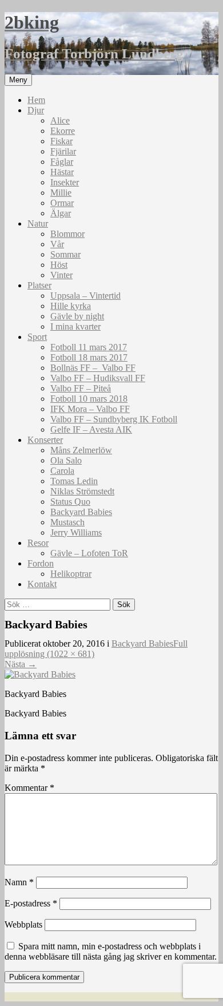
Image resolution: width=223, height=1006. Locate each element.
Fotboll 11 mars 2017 (88, 347)
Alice (60, 120)
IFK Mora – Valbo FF (90, 409)
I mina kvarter (75, 326)
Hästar (62, 172)
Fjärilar (63, 151)
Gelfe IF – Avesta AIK (91, 429)
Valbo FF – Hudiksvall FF (97, 378)
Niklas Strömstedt (82, 491)
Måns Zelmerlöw (81, 450)
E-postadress (31, 903)
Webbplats (23, 924)
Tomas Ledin (74, 481)
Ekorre (62, 131)
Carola (62, 471)
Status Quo (70, 501)
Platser (39, 285)
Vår (57, 244)
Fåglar (61, 162)
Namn (19, 882)
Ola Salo (66, 460)
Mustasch (67, 522)
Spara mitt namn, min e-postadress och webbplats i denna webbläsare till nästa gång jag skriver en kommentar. (111, 951)
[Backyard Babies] (40, 674)
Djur (35, 110)
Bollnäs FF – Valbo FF (93, 368)
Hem (36, 100)
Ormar (62, 203)
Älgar (60, 213)
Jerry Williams (76, 532)
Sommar (65, 254)
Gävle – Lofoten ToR (89, 553)
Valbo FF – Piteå (80, 388)
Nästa (21, 664)
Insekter (64, 182)
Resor (38, 543)
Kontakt (42, 584)
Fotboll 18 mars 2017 (89, 357)
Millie (60, 192)
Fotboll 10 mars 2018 (89, 398)
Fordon (40, 563)
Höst (58, 265)
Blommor (67, 234)
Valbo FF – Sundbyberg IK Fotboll (113, 419)
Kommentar (29, 788)
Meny (18, 80)
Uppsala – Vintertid (85, 295)
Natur (37, 223)
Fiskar (61, 141)
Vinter (61, 275)
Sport (37, 337)
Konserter (45, 440)
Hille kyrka (70, 306)
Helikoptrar (70, 574)
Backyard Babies (81, 512)
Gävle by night (77, 316)
